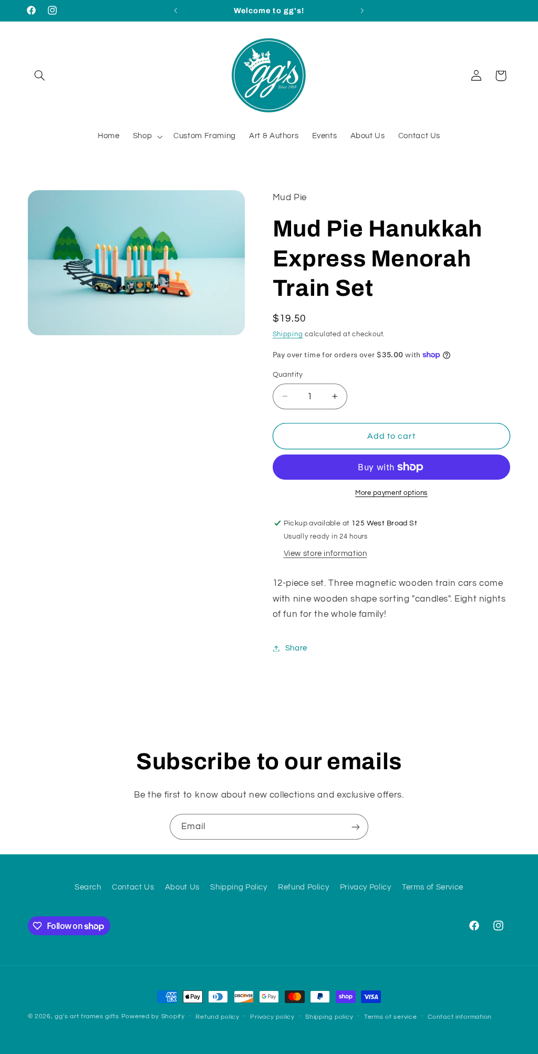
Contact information (460, 1017)
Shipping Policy (238, 887)
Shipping (288, 334)
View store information (325, 553)
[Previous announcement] (175, 10)
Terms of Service (432, 887)
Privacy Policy (365, 887)
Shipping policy (329, 1017)
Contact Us (133, 887)
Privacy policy (272, 1017)
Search (88, 887)
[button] (40, 76)
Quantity (288, 374)
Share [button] (296, 648)
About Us (182, 887)
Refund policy (217, 1017)
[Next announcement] (362, 10)
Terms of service (390, 1017)
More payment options (391, 493)
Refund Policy (303, 887)
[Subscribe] (356, 827)
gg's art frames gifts (87, 1016)
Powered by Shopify (153, 1016)
